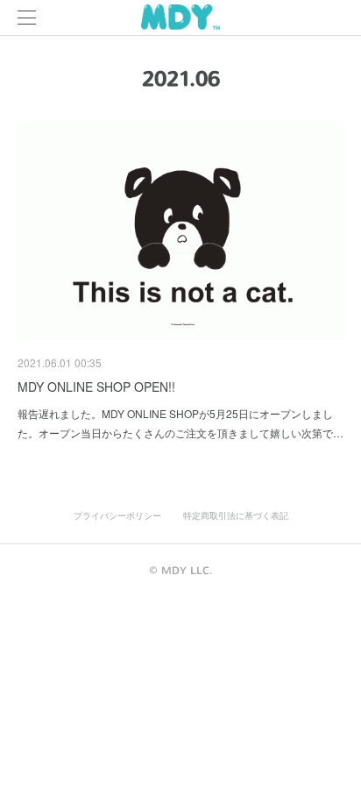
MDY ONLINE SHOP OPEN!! (96, 386)
